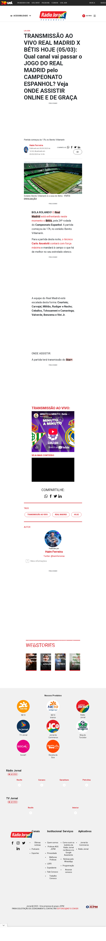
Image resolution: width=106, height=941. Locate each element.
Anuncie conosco (68, 871)
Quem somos (52, 843)
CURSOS (55, 3)
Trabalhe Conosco (53, 877)
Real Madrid (61, 514)
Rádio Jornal (83, 849)
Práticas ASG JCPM (53, 848)
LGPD (49, 864)
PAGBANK (46, 3)
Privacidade (52, 853)
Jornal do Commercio (84, 844)
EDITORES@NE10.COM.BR (67, 909)
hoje (76, 514)
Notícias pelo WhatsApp (68, 860)
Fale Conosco (52, 872)
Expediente (51, 868)
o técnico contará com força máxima (52, 243)
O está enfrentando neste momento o (49, 216)
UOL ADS (63, 3)
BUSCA (92, 3)
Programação (68, 866)
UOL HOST (36, 3)
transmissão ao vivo (37, 514)
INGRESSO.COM (23, 3)
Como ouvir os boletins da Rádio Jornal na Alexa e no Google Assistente (68, 849)
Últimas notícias (37, 844)
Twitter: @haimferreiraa (54, 556)
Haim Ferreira (36, 145)
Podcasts (35, 849)
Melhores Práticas (53, 858)
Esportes (35, 853)
